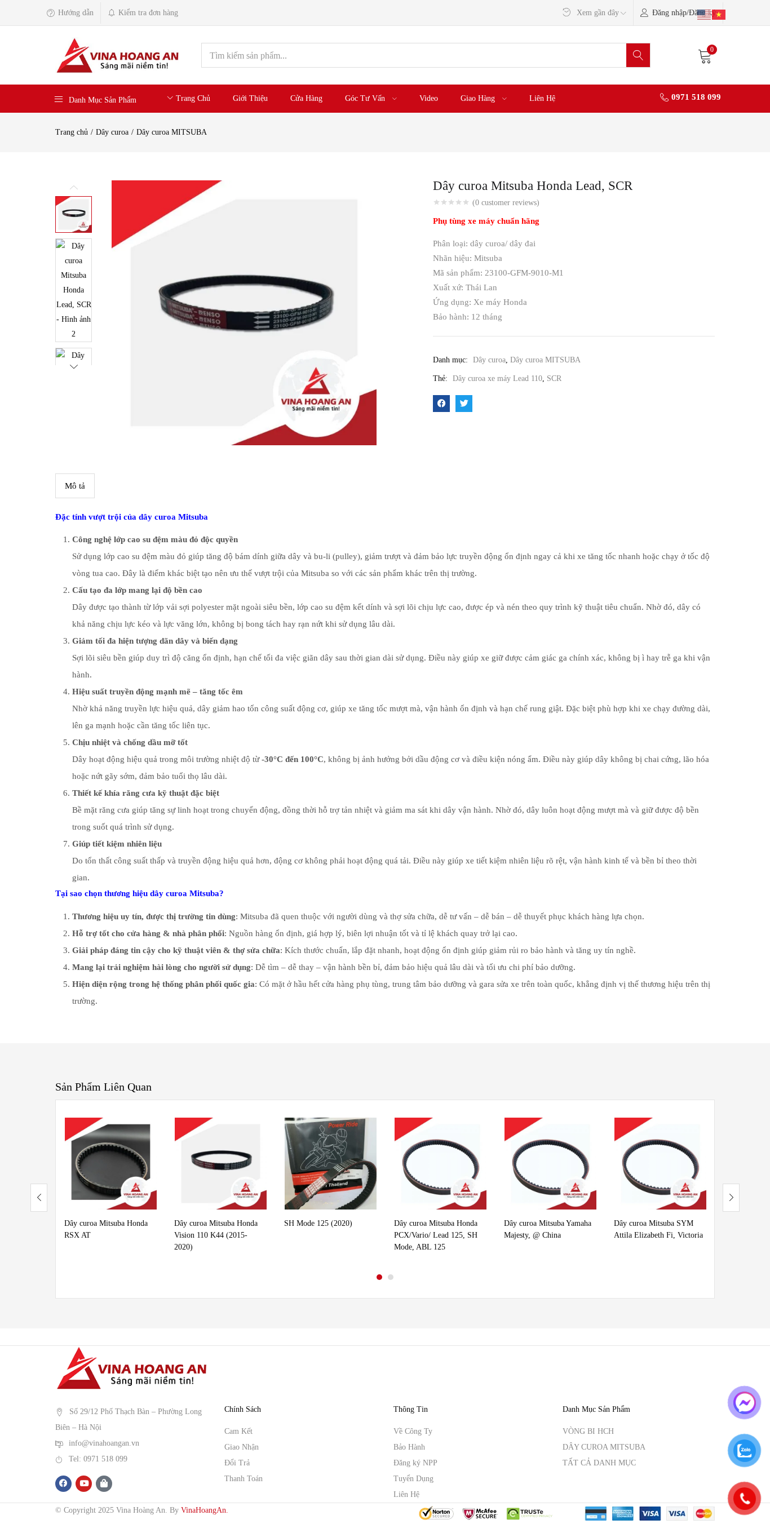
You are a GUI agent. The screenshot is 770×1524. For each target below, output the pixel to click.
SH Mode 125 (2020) (318, 1223)
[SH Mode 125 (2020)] (331, 1164)
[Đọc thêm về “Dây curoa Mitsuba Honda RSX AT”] (148, 1132)
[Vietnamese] (719, 14)
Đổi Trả (237, 1463)
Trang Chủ (193, 98)
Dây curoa (112, 132)
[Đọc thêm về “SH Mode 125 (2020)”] (368, 1132)
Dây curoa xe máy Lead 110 (497, 378)
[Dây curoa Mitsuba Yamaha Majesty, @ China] (550, 1164)
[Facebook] (63, 1484)
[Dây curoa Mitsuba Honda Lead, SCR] (441, 403)
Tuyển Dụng (413, 1478)
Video (428, 98)
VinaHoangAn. (204, 1510)
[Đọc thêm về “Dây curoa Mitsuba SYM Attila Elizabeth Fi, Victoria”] (698, 1132)
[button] (705, 55)
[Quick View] (148, 1150)
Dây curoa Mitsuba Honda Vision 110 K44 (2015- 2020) (216, 1235)
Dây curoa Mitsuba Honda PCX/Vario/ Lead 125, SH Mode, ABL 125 (435, 1235)
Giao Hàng (479, 98)
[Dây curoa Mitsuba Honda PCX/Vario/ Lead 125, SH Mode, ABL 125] (440, 1164)
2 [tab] (390, 1277)
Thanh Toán (243, 1478)
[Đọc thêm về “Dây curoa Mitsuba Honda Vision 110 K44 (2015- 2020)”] (258, 1132)
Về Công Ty (412, 1431)
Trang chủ (71, 132)
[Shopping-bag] (104, 1484)
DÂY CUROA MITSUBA (604, 1447)
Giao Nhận (241, 1447)
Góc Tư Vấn (366, 98)
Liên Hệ (542, 98)
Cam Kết (238, 1431)
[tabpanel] (110, 1189)
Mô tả (75, 485)
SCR (554, 378)
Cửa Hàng (306, 98)
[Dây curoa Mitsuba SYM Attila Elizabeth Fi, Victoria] (660, 1164)
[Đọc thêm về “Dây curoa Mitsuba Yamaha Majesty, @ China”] (588, 1132)
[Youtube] (84, 1484)
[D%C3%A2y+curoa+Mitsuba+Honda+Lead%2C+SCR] (463, 403)
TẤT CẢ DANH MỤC (599, 1463)
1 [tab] (379, 1277)
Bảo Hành (409, 1447)
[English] (704, 14)
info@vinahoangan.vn (104, 1443)
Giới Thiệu (250, 98)
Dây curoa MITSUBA (171, 132)
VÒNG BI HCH (588, 1431)
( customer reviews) (505, 203)
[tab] (75, 485)
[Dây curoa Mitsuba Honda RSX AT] (111, 1164)
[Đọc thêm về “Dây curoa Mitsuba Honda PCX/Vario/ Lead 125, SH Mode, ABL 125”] (478, 1132)
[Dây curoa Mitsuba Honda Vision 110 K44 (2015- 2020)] (221, 1164)
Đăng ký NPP (415, 1463)
